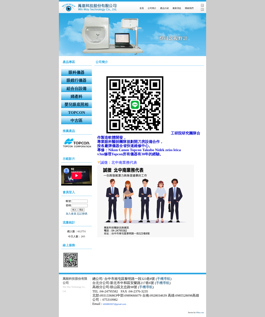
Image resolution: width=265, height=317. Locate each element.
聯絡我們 (189, 8)
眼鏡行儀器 (76, 80)
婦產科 (77, 96)
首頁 (142, 8)
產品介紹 (164, 8)
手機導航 (163, 279)
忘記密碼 (82, 213)
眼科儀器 (76, 72)
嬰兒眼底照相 (76, 104)
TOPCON (76, 112)
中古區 (77, 120)
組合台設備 (76, 88)
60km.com (200, 312)
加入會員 (71, 213)
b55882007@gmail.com (114, 304)
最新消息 (177, 8)
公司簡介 (152, 8)
